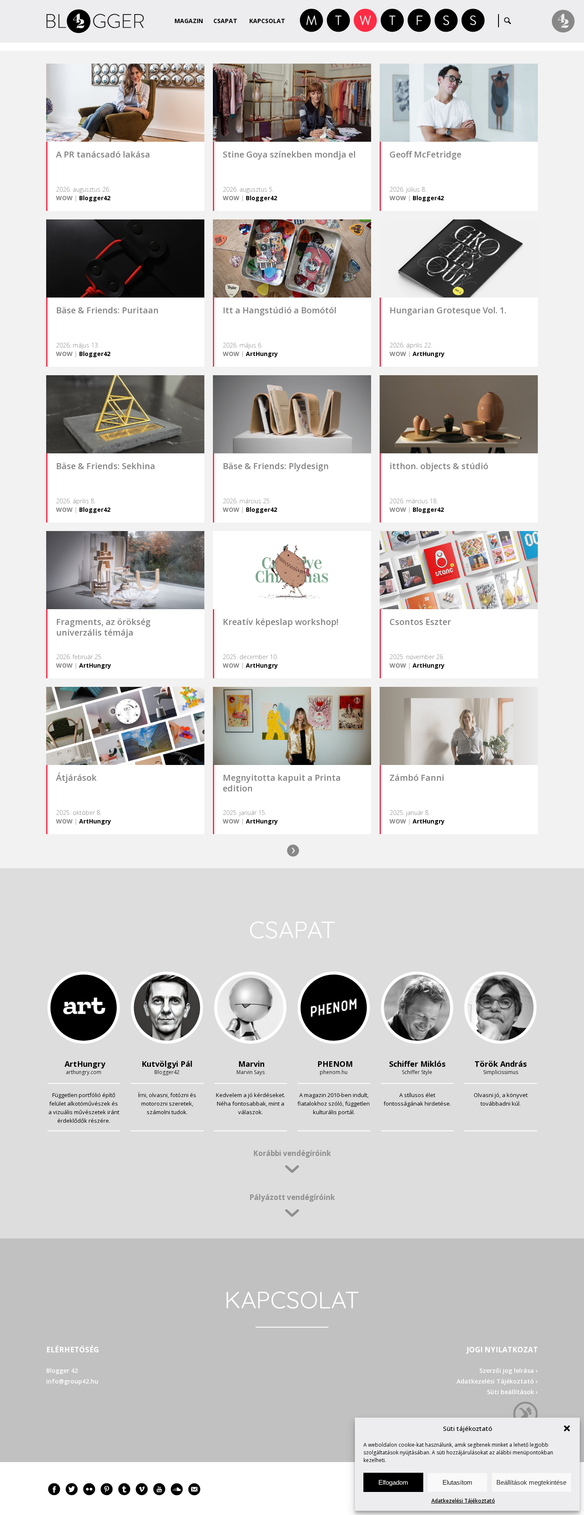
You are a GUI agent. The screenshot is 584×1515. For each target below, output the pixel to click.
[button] (567, 1428)
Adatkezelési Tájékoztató (463, 1500)
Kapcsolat (267, 21)
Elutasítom (457, 1482)
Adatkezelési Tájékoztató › (497, 1381)
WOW (64, 198)
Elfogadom (393, 1482)
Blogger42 (94, 198)
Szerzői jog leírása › (508, 1370)
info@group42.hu (72, 1381)
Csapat (225, 21)
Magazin (188, 21)
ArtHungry (262, 354)
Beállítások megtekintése (531, 1482)
